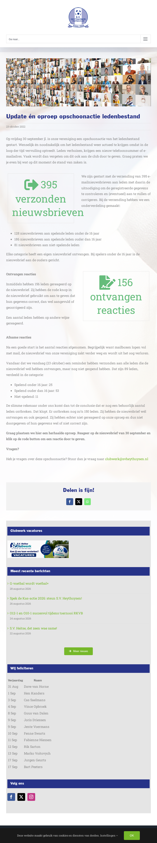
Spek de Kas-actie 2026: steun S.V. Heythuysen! (46, 598)
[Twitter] (21, 797)
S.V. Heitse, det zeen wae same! (33, 628)
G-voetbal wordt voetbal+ (29, 583)
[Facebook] (11, 797)
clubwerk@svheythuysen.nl (126, 459)
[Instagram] (31, 797)
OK (132, 835)
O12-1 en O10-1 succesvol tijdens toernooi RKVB (46, 613)
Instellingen (108, 835)
